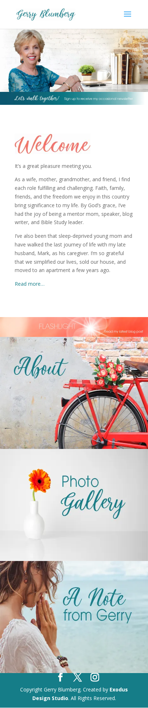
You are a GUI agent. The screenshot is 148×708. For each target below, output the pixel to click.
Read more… (30, 283)
